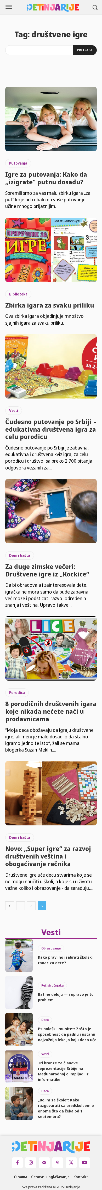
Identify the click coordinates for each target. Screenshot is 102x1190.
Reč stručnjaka (52, 985)
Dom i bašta (19, 555)
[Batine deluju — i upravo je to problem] (19, 992)
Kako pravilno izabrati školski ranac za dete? (65, 959)
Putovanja (18, 163)
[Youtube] (84, 1162)
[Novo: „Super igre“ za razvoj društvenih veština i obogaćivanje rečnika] (51, 793)
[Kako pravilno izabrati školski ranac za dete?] (19, 955)
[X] (71, 1162)
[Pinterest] (57, 1162)
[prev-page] (9, 905)
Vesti (13, 410)
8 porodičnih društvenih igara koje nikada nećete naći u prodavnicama (51, 711)
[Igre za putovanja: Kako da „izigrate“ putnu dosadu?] (51, 119)
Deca (45, 1020)
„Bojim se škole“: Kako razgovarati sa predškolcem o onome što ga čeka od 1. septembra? (66, 1108)
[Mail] (44, 1162)
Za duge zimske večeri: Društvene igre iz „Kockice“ (47, 570)
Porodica (17, 692)
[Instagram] (30, 1162)
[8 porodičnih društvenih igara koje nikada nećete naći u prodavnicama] (51, 648)
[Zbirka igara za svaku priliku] (51, 250)
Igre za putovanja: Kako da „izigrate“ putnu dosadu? (46, 178)
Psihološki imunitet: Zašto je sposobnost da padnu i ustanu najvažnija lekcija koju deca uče (67, 1034)
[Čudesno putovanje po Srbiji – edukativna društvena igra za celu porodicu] (51, 366)
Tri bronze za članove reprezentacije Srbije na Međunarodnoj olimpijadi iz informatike (63, 1071)
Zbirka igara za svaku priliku (49, 305)
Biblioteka (18, 294)
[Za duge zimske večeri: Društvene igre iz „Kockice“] (51, 511)
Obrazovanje (51, 948)
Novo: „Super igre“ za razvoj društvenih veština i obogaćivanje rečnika (48, 856)
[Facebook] (17, 1162)
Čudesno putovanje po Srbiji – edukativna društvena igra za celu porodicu (51, 429)
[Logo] (52, 8)
